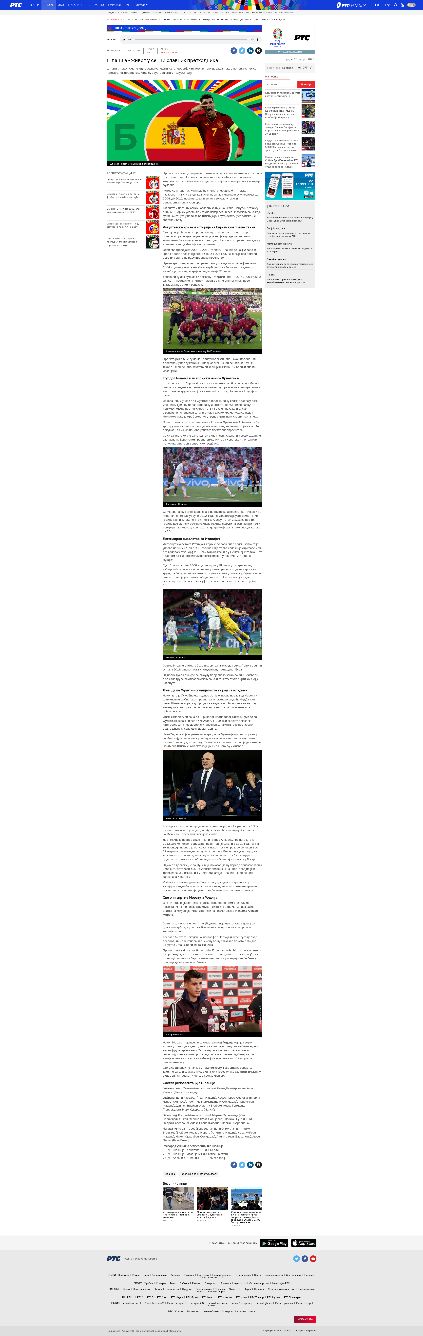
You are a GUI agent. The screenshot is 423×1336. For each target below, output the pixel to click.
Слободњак (278, 20)
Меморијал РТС (240, 12)
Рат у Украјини (242, 1274)
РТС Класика (225, 1297)
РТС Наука (177, 1297)
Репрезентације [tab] (121, 173)
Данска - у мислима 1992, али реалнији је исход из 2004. (123, 210)
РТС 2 (140, 1297)
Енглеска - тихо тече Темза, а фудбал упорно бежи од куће (123, 195)
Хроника (175, 1274)
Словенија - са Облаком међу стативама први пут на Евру (123, 225)
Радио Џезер (303, 1303)
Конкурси (226, 1311)
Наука (247, 1288)
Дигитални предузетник (281, 1288)
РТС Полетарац (292, 1297)
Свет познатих (203, 1288)
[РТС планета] (351, 5)
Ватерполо (171, 12)
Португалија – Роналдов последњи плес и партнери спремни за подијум (122, 242)
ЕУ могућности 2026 (211, 1277)
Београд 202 (197, 1303)
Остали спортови (218, 12)
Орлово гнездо (229, 20)
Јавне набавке (210, 1311)
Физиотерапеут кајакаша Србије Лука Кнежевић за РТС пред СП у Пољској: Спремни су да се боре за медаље (282, 161)
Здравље (220, 1288)
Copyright (127, 1330)
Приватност (113, 1330)
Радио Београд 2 (154, 1303)
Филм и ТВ (235, 1288)
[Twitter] (242, 50)
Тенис (134, 12)
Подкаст (309, 1274)
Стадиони (164, 20)
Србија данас (159, 1274)
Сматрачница (293, 1274)
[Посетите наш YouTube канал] (313, 1258)
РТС (129, 5)
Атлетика (185, 12)
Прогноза (273, 68)
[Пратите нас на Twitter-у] (296, 1258)
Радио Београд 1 (131, 1303)
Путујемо (187, 1288)
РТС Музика (273, 1297)
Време (257, 1274)
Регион (136, 1274)
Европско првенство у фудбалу (198, 1174)
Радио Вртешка (284, 1303)
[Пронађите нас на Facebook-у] (305, 1258)
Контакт (179, 1311)
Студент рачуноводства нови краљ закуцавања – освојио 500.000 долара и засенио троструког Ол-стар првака (281, 145)
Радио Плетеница (218, 1303)
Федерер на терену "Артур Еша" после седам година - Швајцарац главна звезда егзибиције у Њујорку (280, 112)
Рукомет (158, 12)
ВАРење (266, 20)
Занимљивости (141, 1288)
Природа (259, 1288)
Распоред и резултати (185, 20)
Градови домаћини (146, 20)
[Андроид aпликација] (290, 186)
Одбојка (146, 12)
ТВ (88, 5)
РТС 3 (150, 1297)
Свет (146, 1274)
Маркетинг (193, 1311)
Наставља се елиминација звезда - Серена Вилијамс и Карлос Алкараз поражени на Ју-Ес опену (282, 129)
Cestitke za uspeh (276, 259)
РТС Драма (192, 1297)
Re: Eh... (271, 274)
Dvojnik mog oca (276, 228)
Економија (203, 1274)
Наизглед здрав (216, 1291)
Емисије (115, 5)
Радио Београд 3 (176, 1303)
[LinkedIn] (250, 50)
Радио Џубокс (264, 1303)
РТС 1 (130, 1297)
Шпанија (169, 1174)
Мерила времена (221, 1274)
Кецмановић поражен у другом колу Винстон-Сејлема (282, 94)
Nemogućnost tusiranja (279, 243)
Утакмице (204, 20)
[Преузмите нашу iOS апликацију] (303, 1243)
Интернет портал (245, 1311)
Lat (377, 5)
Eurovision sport (262, 12)
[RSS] (402, 5)
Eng (387, 5)
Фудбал (111, 12)
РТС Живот (208, 1297)
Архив (211, 1305)
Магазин (75, 5)
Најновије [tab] (271, 76)
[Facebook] (234, 50)
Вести (34, 5)
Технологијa (172, 1288)
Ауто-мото (200, 12)
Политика (123, 1274)
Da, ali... (271, 212)
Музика (158, 1288)
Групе (130, 20)
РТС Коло (241, 1297)
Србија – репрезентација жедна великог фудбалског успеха (124, 180)
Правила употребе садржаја (151, 1330)
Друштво (189, 1274)
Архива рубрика (284, 12)
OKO (61, 5)
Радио (99, 5)
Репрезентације (115, 20)
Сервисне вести (274, 1274)
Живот (126, 1288)
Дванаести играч (249, 20)
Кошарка (123, 12)
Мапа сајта (305, 1319)
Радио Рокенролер (241, 1303)
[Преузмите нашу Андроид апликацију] (274, 1243)
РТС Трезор (257, 1297)
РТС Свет (162, 1297)
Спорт (49, 5)
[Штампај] (258, 50)
